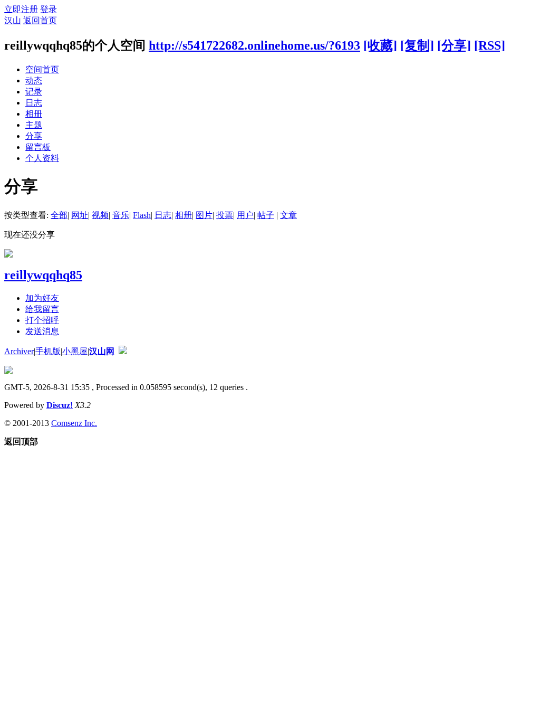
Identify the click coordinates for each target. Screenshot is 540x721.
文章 (288, 215)
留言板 (38, 147)
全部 (59, 215)
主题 (33, 124)
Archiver (19, 351)
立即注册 (21, 9)
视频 (100, 215)
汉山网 (101, 351)
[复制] (417, 45)
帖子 (265, 215)
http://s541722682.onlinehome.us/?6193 (254, 45)
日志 (33, 102)
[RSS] (489, 45)
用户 (245, 215)
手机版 (48, 351)
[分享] (454, 45)
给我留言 (42, 309)
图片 (204, 215)
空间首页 (42, 69)
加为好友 (42, 297)
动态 (33, 80)
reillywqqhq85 (43, 275)
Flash (142, 215)
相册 (33, 113)
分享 (33, 135)
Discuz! (59, 405)
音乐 (120, 215)
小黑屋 (75, 351)
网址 (79, 215)
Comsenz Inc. (74, 423)
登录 (48, 9)
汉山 (12, 20)
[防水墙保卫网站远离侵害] (123, 351)
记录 (33, 91)
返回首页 (40, 20)
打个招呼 (42, 320)
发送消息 (42, 331)
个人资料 (42, 158)
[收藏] (380, 45)
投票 (224, 215)
